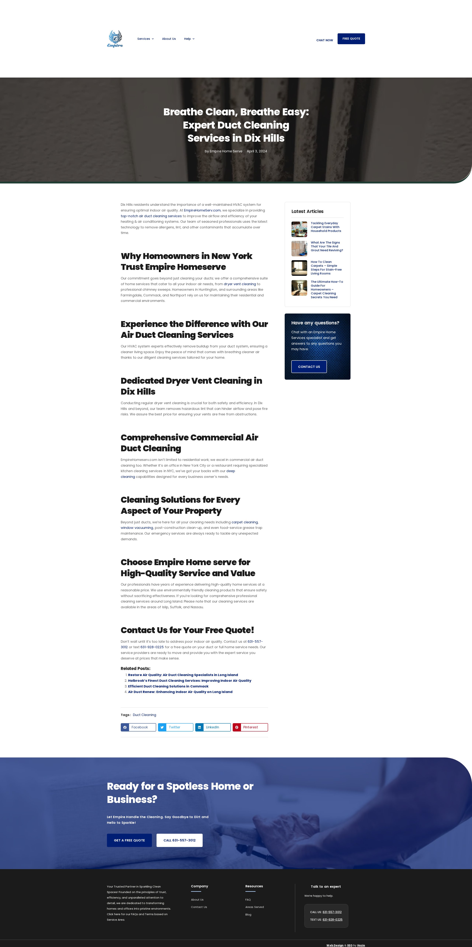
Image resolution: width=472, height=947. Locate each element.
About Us (169, 39)
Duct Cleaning (144, 715)
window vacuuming (137, 527)
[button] (138, 727)
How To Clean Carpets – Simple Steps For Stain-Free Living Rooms (326, 267)
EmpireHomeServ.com (202, 210)
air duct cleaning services (160, 216)
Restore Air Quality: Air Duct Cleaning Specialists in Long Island (183, 675)
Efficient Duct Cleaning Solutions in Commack (168, 686)
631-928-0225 (152, 647)
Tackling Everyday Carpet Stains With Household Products (326, 227)
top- (124, 216)
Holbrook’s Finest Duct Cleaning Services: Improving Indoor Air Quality (189, 680)
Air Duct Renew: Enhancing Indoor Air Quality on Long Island (180, 691)
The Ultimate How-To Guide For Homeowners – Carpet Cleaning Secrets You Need (327, 289)
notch (133, 216)
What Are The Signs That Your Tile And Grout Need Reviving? (327, 246)
